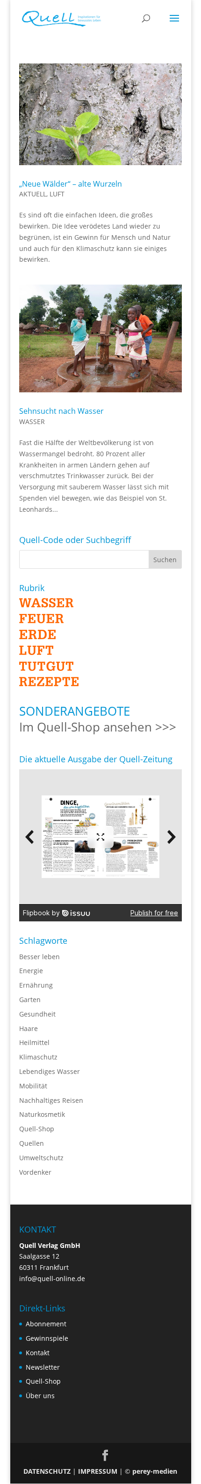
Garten (30, 999)
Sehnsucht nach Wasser (61, 411)
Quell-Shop (36, 1128)
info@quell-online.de (52, 1278)
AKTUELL (32, 193)
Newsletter (43, 1367)
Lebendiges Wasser (49, 1071)
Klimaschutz (38, 1056)
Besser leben (39, 956)
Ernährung (36, 985)
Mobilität (33, 1085)
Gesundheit (37, 1014)
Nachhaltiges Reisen (51, 1100)
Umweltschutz (41, 1157)
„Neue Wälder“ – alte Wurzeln (70, 184)
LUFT (57, 193)
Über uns (40, 1395)
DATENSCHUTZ (47, 1471)
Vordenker (35, 1172)
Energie (31, 970)
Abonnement (46, 1323)
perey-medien (154, 1471)
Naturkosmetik (42, 1114)
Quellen (31, 1143)
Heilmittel (34, 1042)
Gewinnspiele (47, 1338)
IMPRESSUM (97, 1471)
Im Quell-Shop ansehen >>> (97, 726)
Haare (28, 1028)
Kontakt (38, 1352)
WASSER (32, 421)
